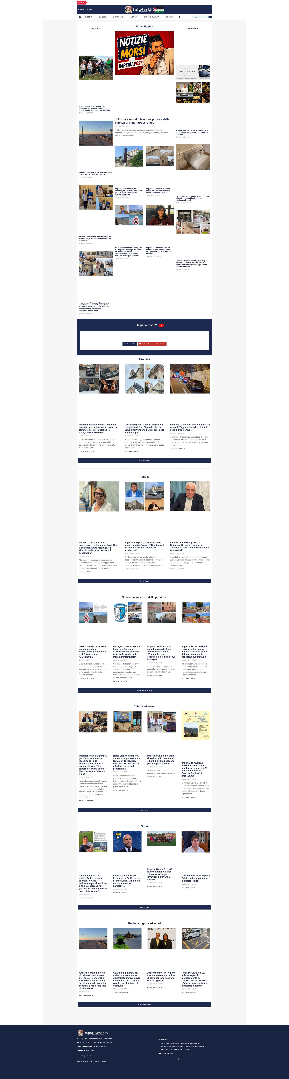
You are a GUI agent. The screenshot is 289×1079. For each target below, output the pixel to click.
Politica (144, 476)
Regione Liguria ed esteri (144, 923)
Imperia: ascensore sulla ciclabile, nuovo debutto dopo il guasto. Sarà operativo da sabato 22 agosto (128, 192)
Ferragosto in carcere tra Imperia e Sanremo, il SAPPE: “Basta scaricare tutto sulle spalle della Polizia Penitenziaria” (126, 651)
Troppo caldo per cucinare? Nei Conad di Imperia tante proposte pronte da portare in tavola (192, 132)
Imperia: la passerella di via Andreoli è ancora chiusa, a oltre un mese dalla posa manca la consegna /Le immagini (194, 651)
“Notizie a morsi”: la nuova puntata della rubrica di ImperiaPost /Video (142, 121)
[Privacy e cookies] (78, 1054)
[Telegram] (204, 10)
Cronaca (144, 359)
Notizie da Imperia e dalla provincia (144, 597)
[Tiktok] (209, 10)
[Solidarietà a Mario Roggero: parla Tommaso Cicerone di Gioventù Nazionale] (144, 338)
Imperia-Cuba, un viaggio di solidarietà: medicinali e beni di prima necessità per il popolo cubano (160, 759)
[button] (144, 460)
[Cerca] (210, 17)
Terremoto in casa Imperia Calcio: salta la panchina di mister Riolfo (196, 878)
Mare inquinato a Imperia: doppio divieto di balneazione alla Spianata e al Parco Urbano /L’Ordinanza (93, 651)
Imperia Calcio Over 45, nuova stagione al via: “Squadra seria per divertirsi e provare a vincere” (160, 874)
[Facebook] (191, 10)
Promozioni (193, 28)
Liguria (134, 17)
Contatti (170, 17)
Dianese (102, 17)
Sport (144, 826)
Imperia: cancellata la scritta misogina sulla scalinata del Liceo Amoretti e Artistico (158, 191)
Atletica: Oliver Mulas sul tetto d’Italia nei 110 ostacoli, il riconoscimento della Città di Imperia (95, 239)
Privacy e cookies (86, 1056)
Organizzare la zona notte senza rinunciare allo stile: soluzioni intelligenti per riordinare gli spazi (193, 198)
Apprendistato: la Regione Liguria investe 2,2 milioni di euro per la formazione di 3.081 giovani (161, 977)
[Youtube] (200, 10)
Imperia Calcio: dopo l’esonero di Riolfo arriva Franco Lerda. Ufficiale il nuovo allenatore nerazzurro (126, 880)
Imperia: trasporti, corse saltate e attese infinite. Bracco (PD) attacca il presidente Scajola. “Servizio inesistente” (144, 546)
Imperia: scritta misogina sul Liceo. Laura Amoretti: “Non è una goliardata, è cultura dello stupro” (158, 251)
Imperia (88, 17)
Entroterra (118, 17)
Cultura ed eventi (145, 706)
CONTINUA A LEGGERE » (86, 451)
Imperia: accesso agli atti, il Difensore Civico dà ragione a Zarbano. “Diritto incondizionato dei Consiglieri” (189, 546)
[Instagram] (195, 10)
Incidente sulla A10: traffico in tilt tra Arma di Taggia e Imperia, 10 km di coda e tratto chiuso (190, 427)
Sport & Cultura (151, 17)
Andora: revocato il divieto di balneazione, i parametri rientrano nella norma (95, 173)
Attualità (96, 28)
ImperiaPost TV (147, 325)
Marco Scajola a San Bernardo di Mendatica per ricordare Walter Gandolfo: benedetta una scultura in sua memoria (95, 108)
